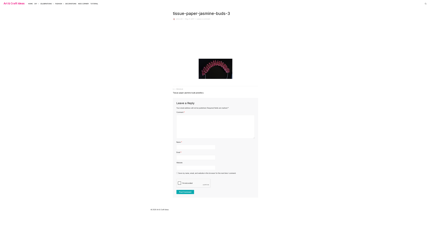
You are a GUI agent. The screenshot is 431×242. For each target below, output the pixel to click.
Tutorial (94, 4)
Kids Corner (83, 4)
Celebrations (46, 4)
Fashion (58, 4)
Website (179, 163)
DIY (35, 4)
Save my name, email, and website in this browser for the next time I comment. (207, 173)
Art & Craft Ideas (14, 3)
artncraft (179, 19)
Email (178, 152)
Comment (180, 112)
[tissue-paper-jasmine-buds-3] (215, 69)
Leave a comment (203, 19)
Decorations (70, 4)
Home (30, 4)
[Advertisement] (218, 39)
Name (179, 142)
